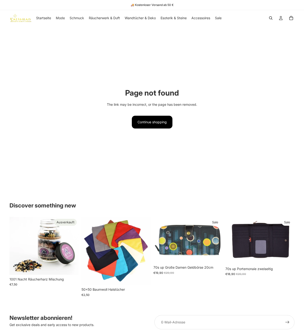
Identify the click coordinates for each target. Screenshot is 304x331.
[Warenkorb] (291, 18)
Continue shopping (152, 122)
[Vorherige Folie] (88, 251)
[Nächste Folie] (143, 251)
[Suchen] (271, 18)
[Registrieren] (287, 322)
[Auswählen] (143, 278)
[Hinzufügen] (287, 257)
